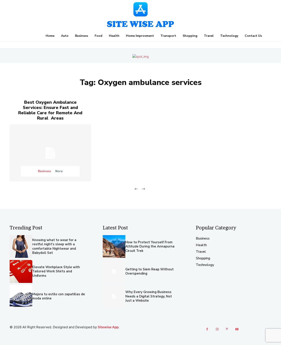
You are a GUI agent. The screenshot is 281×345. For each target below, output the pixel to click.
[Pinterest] (227, 329)
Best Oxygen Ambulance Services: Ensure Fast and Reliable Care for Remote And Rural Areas (50, 110)
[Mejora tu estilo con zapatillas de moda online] (21, 296)
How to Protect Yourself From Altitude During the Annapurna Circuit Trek (150, 246)
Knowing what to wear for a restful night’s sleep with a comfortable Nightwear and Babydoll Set (54, 246)
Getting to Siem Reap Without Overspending (149, 271)
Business (44, 171)
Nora (59, 171)
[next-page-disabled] (143, 188)
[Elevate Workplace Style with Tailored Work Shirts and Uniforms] (21, 271)
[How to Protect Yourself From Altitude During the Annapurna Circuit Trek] (114, 246)
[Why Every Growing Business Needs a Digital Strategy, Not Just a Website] (114, 296)
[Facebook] (207, 329)
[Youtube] (237, 329)
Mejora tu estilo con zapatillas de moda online (58, 296)
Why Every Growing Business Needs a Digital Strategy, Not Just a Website (148, 296)
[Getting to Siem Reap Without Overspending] (114, 271)
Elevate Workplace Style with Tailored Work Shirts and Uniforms (56, 271)
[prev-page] (136, 188)
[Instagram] (217, 329)
